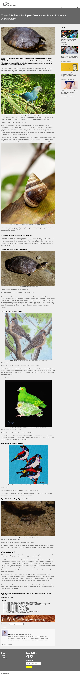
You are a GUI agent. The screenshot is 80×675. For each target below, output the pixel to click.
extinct (22, 117)
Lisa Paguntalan (20, 557)
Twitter (5, 644)
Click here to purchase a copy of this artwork (39, 484)
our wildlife (8, 588)
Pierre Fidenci (35, 286)
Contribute (4, 659)
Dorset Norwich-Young (25, 484)
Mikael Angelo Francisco (22, 634)
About (3, 655)
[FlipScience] (9, 6)
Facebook (10, 644)
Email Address (5, 624)
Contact (4, 657)
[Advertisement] (70, 122)
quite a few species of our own (26, 238)
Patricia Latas (24, 427)
